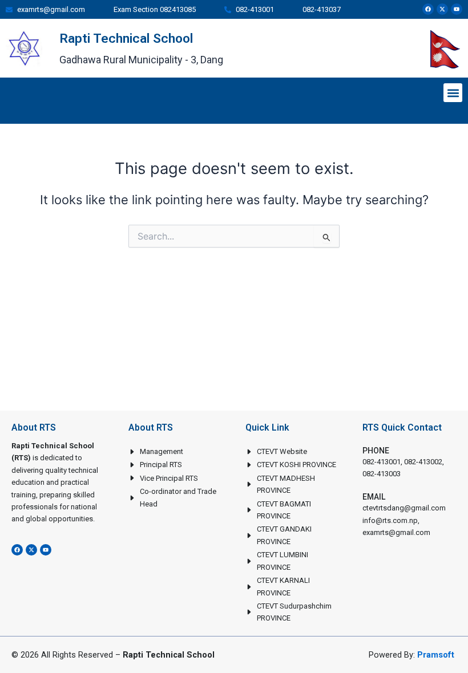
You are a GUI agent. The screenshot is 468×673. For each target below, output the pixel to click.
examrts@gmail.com (396, 532)
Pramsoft (435, 655)
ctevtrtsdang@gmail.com (404, 508)
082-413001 (381, 461)
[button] (452, 92)
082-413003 (381, 473)
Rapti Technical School (126, 38)
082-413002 (423, 461)
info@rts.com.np (390, 520)
